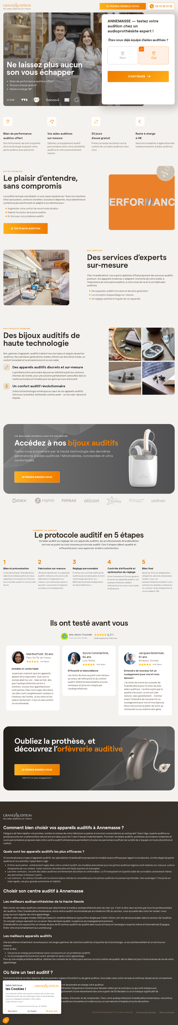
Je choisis (31, 1011)
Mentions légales (167, 1012)
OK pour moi (51, 1011)
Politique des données (146, 1012)
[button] (6, 1020)
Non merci (12, 1011)
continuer (136, 76)
